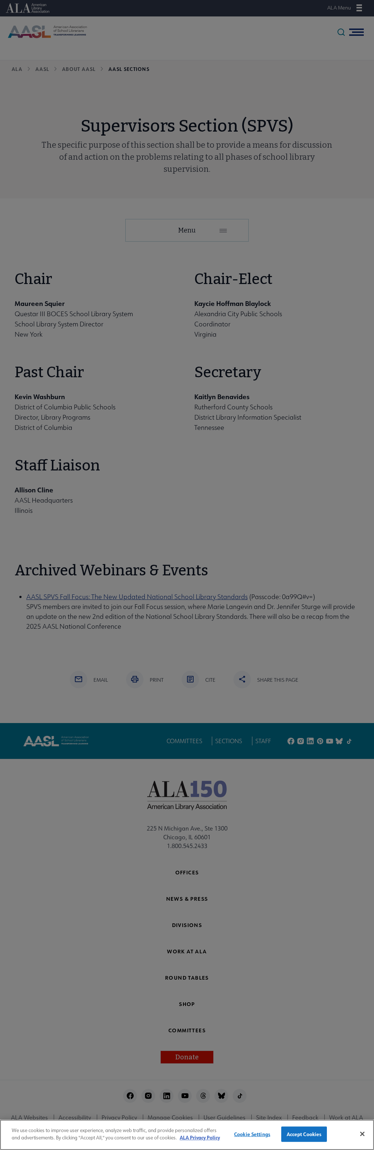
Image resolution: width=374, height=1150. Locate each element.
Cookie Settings (252, 1134)
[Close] (362, 1134)
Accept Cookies (304, 1134)
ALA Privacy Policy (200, 1137)
